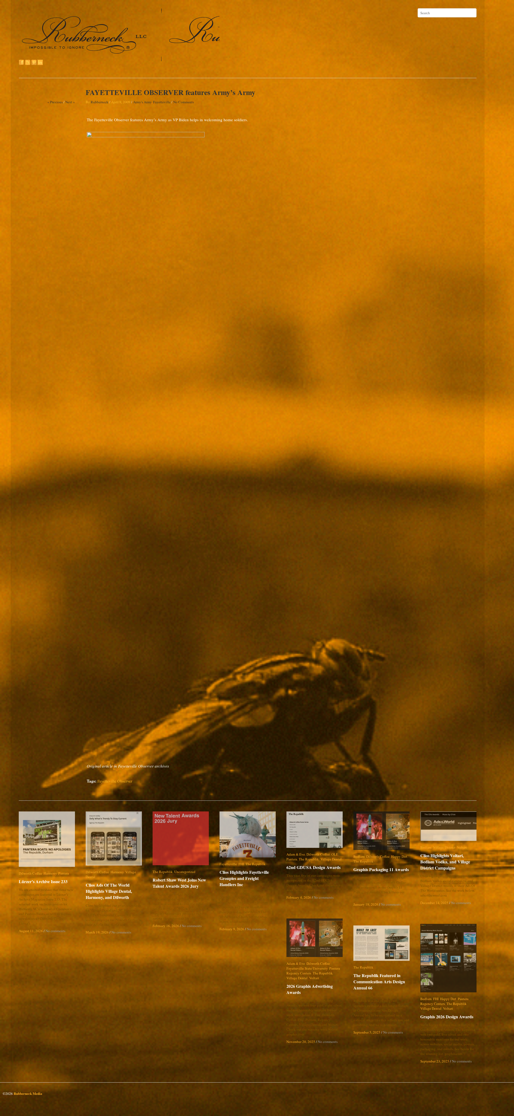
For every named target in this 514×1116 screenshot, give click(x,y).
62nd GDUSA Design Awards (313, 867)
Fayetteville (162, 102)
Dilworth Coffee (30, 873)
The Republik (163, 871)
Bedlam (359, 856)
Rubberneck (99, 102)
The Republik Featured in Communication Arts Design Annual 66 (379, 981)
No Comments (183, 102)
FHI (241, 863)
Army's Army (142, 102)
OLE (334, 854)
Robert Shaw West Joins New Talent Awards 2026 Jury (179, 883)
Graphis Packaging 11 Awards (381, 869)
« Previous (55, 102)
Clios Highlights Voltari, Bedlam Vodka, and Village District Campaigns (449, 861)
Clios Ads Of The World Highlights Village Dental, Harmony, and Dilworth (109, 886)
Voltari (462, 847)
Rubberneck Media (28, 1093)
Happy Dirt (399, 856)
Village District (444, 847)
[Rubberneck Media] (120, 59)
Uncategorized (184, 871)
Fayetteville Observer (114, 781)
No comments (55, 930)
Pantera (63, 873)
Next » (70, 102)
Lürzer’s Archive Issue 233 (43, 881)
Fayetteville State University (307, 968)
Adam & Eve (295, 854)
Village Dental (135, 872)
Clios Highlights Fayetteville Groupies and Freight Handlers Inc (248, 878)
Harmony (50, 873)
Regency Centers (298, 973)
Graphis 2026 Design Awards (446, 1016)
